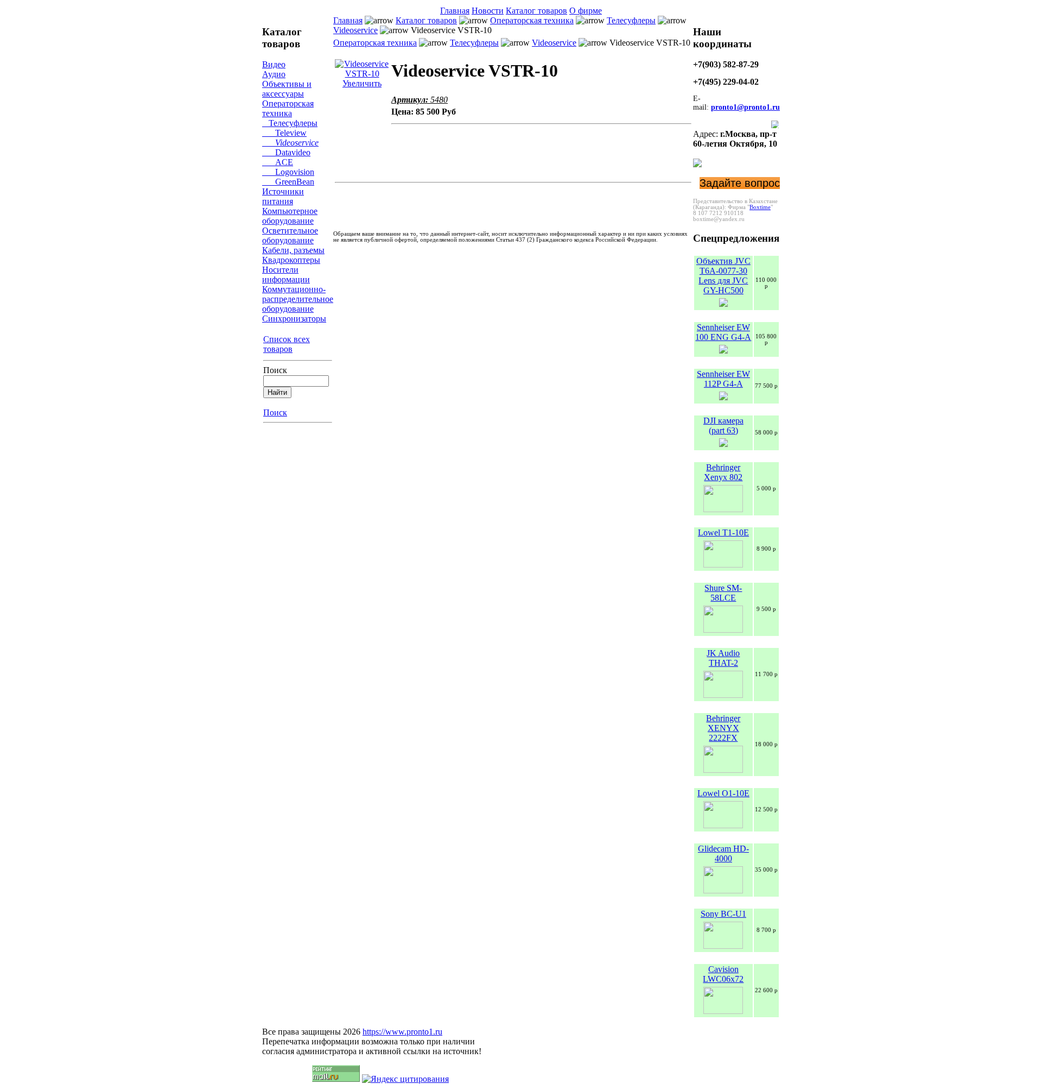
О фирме (585, 10)
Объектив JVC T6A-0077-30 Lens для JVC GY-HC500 (723, 275)
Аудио (273, 74)
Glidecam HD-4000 (723, 853)
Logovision (288, 172)
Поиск (275, 370)
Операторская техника (288, 108)
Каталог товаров (536, 10)
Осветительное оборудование (290, 235)
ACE (277, 162)
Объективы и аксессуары (287, 88)
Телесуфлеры (289, 123)
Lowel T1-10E (723, 532)
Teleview (284, 132)
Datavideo (286, 152)
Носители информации (286, 274)
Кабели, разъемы (293, 250)
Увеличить (362, 83)
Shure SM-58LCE (723, 592)
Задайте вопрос (740, 183)
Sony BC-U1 (723, 913)
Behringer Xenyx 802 (723, 472)
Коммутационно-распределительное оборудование (297, 299)
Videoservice (290, 142)
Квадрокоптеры (291, 259)
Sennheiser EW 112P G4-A (723, 378)
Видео (273, 64)
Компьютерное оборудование (289, 215)
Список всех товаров (286, 344)
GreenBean (288, 181)
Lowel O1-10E (723, 793)
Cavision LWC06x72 (723, 974)
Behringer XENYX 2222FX (723, 728)
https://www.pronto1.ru (402, 1031)
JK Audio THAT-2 (723, 657)
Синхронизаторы (294, 318)
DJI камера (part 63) (723, 425)
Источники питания (283, 196)
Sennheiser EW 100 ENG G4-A (723, 332)
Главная (454, 10)
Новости (488, 10)
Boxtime (760, 207)
